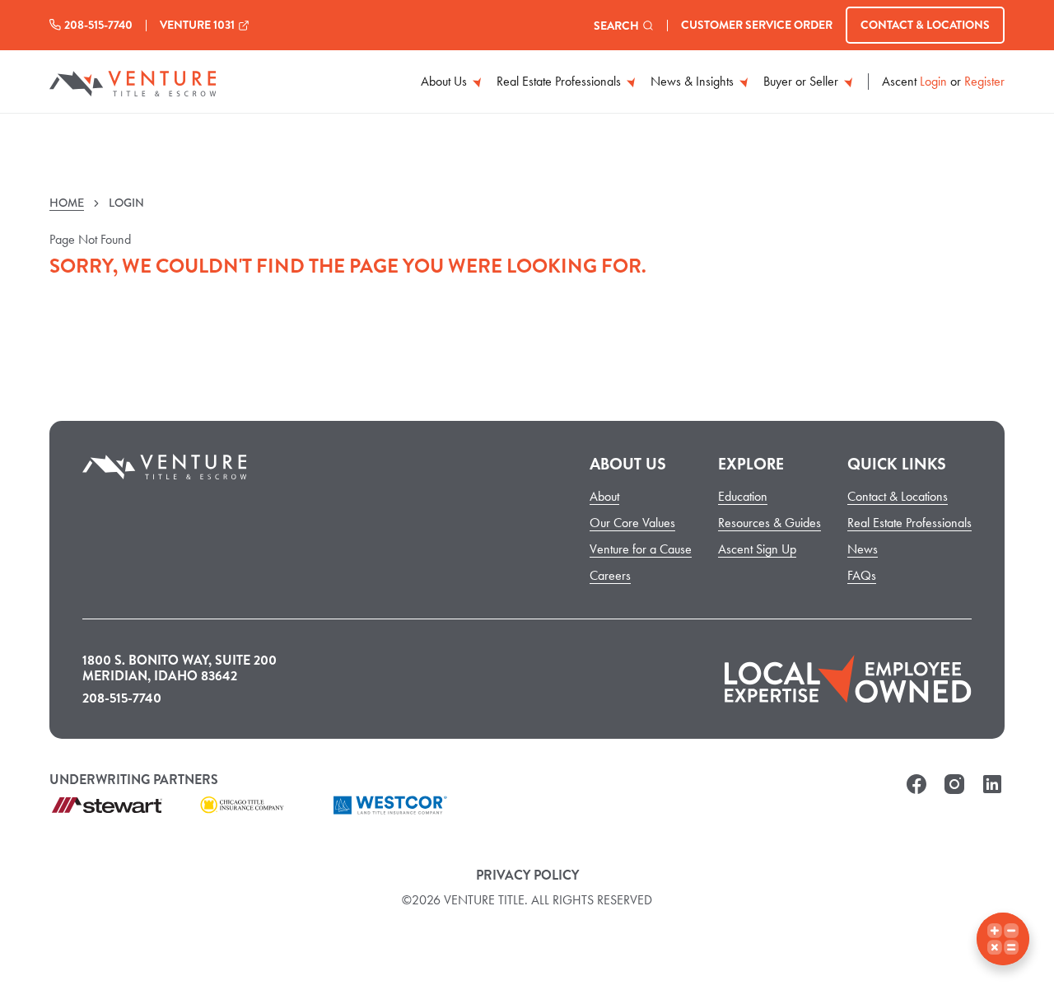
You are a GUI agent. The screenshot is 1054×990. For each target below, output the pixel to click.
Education (742, 496)
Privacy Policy (527, 875)
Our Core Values (632, 522)
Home (66, 202)
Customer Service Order (756, 24)
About (604, 496)
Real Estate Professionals (560, 81)
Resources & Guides (769, 522)
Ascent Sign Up (757, 549)
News (862, 549)
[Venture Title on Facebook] (916, 793)
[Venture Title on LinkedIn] (992, 793)
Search (616, 25)
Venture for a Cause (641, 549)
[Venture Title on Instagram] (954, 793)
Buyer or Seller (802, 81)
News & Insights (694, 81)
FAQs (861, 575)
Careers (610, 575)
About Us (445, 81)
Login (933, 81)
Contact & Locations (925, 24)
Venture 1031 (197, 24)
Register (984, 81)
